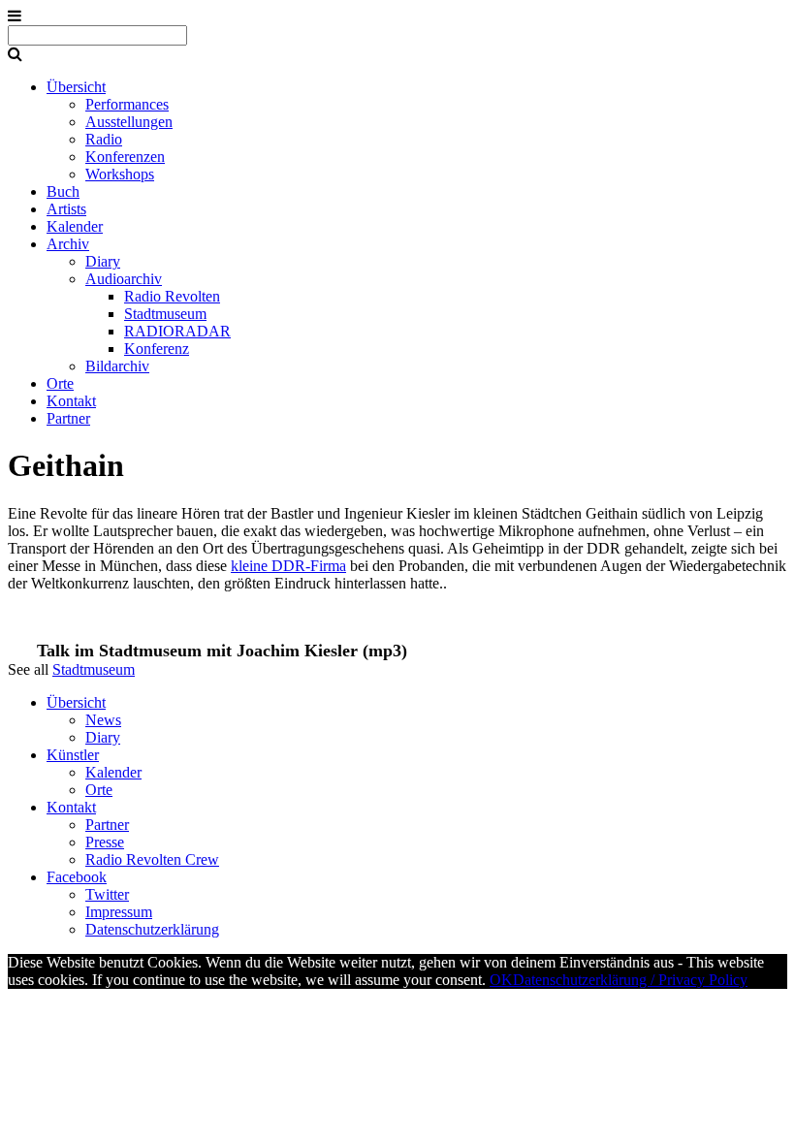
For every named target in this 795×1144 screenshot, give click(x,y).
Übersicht (76, 87)
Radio (103, 139)
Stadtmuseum (165, 313)
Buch (63, 191)
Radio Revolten (172, 296)
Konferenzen (125, 156)
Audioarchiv (123, 278)
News (103, 720)
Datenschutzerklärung (152, 929)
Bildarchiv (117, 366)
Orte (60, 383)
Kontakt (71, 401)
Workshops (119, 174)
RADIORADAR (177, 331)
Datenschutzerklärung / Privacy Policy (630, 979)
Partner (68, 418)
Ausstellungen (129, 121)
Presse (104, 842)
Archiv (68, 244)
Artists (66, 209)
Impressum (118, 912)
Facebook (77, 877)
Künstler (73, 755)
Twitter (107, 894)
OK (501, 979)
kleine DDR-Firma (288, 565)
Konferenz (156, 348)
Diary (102, 261)
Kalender (75, 226)
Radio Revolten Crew (152, 859)
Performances (127, 104)
